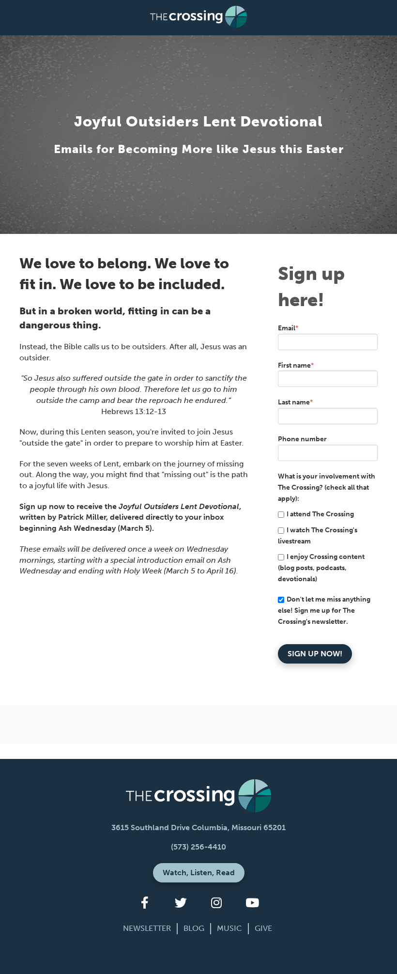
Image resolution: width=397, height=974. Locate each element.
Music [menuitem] (229, 928)
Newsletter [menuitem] (147, 928)
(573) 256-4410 (198, 846)
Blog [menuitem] (193, 928)
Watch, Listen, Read (199, 872)
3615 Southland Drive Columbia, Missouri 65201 (198, 827)
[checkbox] (328, 547)
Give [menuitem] (263, 928)
